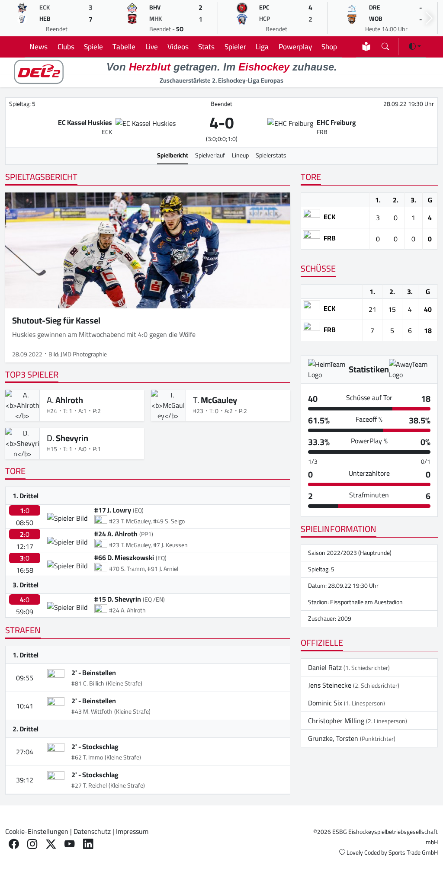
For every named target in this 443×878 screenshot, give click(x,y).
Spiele (93, 46)
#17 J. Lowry (112, 509)
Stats (206, 46)
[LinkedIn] (88, 843)
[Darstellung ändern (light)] (414, 46)
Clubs (66, 46)
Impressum (132, 831)
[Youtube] (69, 843)
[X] (50, 843)
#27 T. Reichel (89, 785)
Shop (329, 46)
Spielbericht (172, 155)
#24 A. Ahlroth (116, 533)
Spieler (235, 46)
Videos (178, 46)
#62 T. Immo (87, 757)
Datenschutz (92, 831)
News (38, 46)
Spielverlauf (210, 155)
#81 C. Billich (87, 683)
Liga (262, 46)
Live (151, 46)
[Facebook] (13, 843)
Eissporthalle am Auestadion (366, 602)
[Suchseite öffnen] (385, 45)
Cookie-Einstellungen (36, 831)
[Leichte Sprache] (366, 46)
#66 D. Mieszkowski (124, 557)
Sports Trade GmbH (413, 852)
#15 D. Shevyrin (117, 599)
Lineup (240, 155)
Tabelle (123, 46)
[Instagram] (32, 843)
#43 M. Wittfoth (91, 711)
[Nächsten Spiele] (429, 18)
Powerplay (295, 46)
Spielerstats (271, 155)
